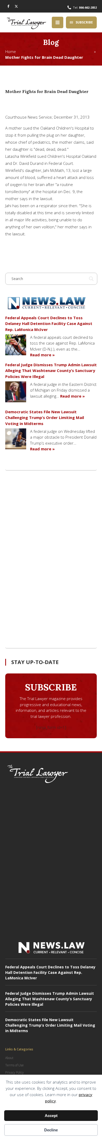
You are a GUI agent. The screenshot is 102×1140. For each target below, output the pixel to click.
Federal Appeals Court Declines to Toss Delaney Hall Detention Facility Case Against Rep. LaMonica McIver (48, 323)
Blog (51, 42)
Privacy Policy (14, 1072)
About (9, 1058)
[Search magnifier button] (91, 278)
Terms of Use (14, 1065)
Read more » (42, 354)
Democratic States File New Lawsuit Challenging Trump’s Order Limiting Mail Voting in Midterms (44, 417)
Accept (51, 1115)
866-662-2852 (88, 7)
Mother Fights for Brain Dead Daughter (44, 57)
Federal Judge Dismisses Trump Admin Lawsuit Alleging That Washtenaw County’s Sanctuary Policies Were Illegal (51, 370)
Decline (51, 1130)
